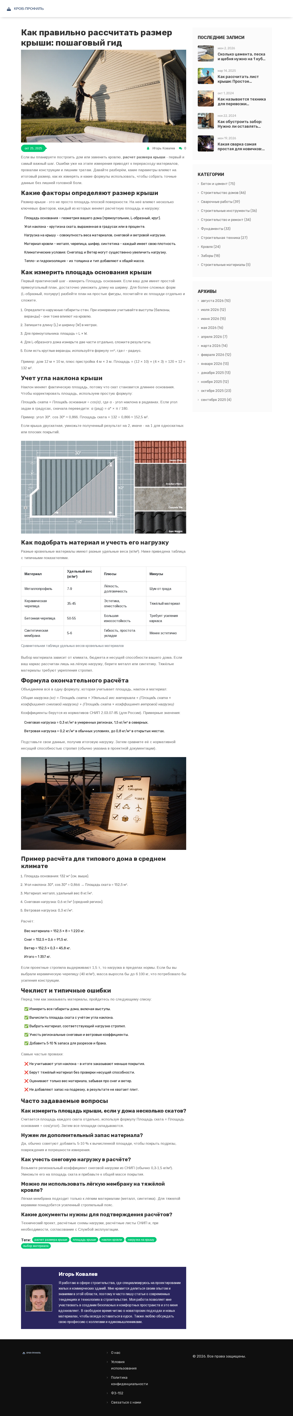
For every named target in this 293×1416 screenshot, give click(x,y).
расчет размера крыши (51, 1239)
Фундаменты (215, 229)
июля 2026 (213, 310)
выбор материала (35, 1246)
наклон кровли (112, 1239)
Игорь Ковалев (163, 148)
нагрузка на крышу (141, 1239)
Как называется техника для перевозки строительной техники (242, 104)
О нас (115, 1353)
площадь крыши (84, 1239)
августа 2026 (215, 301)
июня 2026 (213, 319)
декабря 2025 (215, 373)
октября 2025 (216, 391)
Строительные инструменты (229, 211)
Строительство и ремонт (226, 220)
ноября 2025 (215, 382)
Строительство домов (223, 193)
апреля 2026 (214, 337)
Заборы (210, 256)
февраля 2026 (216, 355)
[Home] (35, 8)
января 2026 (215, 364)
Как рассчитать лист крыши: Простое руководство (238, 81)
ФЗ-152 (117, 1393)
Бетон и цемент (218, 184)
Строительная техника (224, 238)
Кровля (210, 247)
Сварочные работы (220, 202)
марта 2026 (214, 346)
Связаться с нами (126, 1402)
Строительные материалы (225, 265)
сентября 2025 (216, 400)
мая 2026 (212, 328)
